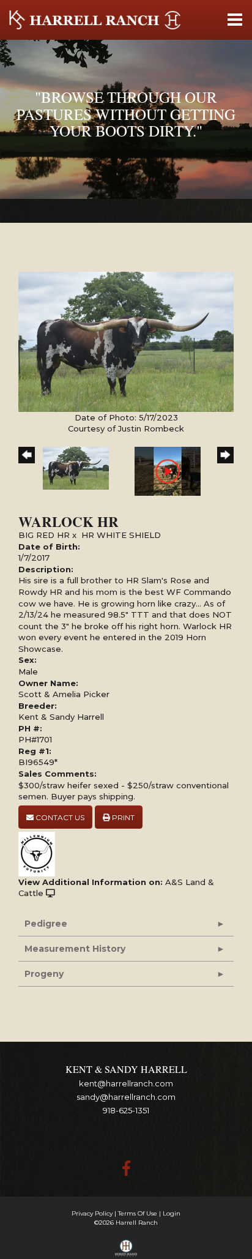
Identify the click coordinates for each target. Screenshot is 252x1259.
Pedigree (45, 923)
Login (171, 1213)
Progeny (44, 973)
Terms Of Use (137, 1213)
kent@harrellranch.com (126, 1083)
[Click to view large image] (126, 341)
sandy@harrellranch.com (126, 1097)
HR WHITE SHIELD (121, 535)
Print (122, 817)
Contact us (59, 817)
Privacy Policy (92, 1213)
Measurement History (74, 948)
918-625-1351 (126, 1110)
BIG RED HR (44, 535)
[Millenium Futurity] (39, 853)
